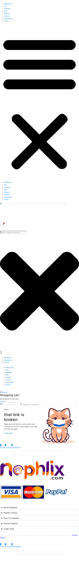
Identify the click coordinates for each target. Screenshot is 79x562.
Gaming (7, 9)
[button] (39, 102)
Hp (5, 6)
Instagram (8, 360)
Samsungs (8, 18)
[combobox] (13, 232)
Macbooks (8, 4)
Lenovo (7, 16)
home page (8, 433)
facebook (8, 358)
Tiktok (6, 362)
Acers (6, 21)
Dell (5, 11)
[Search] (1, 352)
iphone (6, 13)
